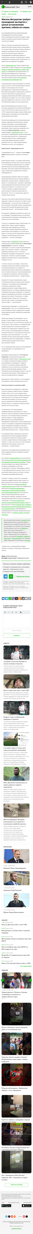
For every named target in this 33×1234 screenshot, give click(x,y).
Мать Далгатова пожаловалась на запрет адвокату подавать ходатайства (15, 784)
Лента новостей (12, 14)
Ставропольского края (8, 486)
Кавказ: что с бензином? (10, 11)
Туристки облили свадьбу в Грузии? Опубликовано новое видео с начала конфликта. (14, 1059)
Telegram (24, 528)
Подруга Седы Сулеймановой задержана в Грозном (13, 718)
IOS (29, 520)
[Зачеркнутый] (16, 612)
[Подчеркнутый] (12, 612)
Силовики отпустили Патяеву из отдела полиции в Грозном (15, 662)
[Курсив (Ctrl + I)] (9, 612)
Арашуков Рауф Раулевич (12, 890)
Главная (4, 14)
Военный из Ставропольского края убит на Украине (16, 956)
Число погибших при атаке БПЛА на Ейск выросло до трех (15, 948)
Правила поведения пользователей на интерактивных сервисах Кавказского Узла (16, 1222)
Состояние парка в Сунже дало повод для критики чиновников (14, 749)
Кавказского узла (17, 132)
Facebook (19, 536)
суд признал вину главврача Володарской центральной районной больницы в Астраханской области (16, 506)
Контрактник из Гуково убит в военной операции (16, 931)
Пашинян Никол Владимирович (14, 868)
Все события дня (25, 966)
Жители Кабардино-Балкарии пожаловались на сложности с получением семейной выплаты (14, 821)
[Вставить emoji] (21, 612)
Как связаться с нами (13, 1202)
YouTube (27, 540)
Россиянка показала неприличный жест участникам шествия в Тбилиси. (16, 1148)
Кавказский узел (11, 65)
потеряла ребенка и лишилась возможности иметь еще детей (16, 69)
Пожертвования (27, 1202)
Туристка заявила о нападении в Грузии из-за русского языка (16, 1120)
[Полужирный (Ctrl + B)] (5, 612)
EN (5, 1)
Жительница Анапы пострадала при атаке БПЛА (16, 940)
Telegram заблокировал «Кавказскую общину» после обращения (14, 1089)
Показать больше (16, 1184)
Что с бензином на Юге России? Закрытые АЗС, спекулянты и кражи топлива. (14, 1177)
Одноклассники (16, 538)
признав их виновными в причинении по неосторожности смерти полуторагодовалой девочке (13, 490)
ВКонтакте (7, 538)
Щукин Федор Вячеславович (13, 912)
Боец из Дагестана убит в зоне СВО (16, 690)
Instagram (26, 536)
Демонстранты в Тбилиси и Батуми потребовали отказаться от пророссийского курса (14, 994)
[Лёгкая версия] (9, 2)
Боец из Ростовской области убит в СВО (16, 963)
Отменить (16, 635)
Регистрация (16, 630)
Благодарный (22, 484)
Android (24, 520)
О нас (3, 1202)
